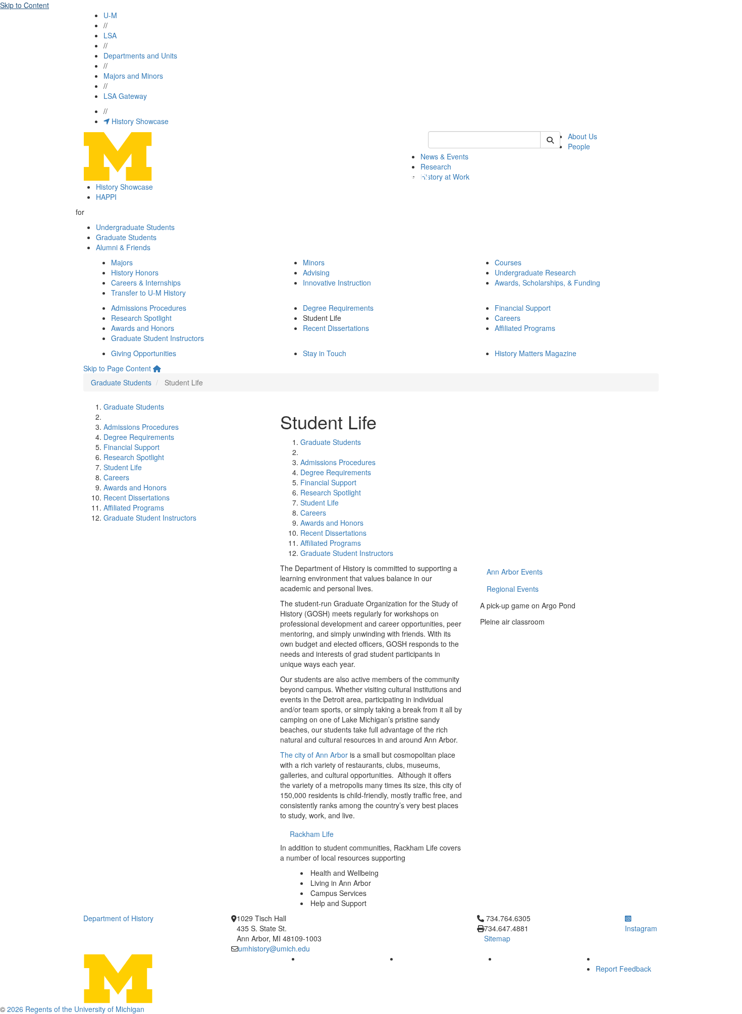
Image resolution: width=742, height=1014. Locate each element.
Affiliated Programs (525, 328)
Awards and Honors (142, 328)
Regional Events (513, 589)
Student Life (122, 467)
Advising (316, 272)
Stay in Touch (324, 353)
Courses (508, 262)
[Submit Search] (550, 139)
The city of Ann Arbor (314, 755)
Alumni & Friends (123, 247)
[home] (157, 368)
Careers (507, 318)
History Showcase (139, 121)
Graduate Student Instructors (157, 338)
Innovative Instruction (337, 282)
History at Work (444, 177)
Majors (122, 262)
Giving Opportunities (143, 353)
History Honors (134, 272)
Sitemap (497, 938)
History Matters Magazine (535, 353)
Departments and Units (140, 55)
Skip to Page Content (117, 368)
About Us (582, 136)
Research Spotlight (141, 318)
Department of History (118, 918)
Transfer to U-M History (148, 293)
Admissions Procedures (148, 308)
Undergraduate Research (535, 272)
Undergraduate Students (135, 227)
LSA (110, 35)
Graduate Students (126, 237)
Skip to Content (24, 5)
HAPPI (106, 197)
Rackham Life (312, 834)
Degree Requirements (338, 308)
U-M (110, 15)
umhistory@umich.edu (274, 948)
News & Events (444, 156)
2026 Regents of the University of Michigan (75, 1009)
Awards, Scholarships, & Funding (547, 282)
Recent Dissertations (336, 328)
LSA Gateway (125, 96)
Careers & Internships (146, 282)
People (579, 146)
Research (435, 166)
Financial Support (523, 308)
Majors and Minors (133, 76)
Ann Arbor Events (515, 572)
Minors (314, 262)
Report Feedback (623, 969)
